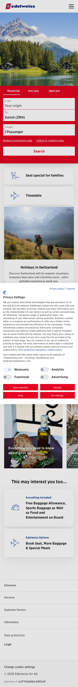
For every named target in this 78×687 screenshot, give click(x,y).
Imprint (71, 288)
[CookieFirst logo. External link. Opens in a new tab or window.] (4, 292)
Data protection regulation (32, 350)
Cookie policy (55, 350)
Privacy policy (57, 288)
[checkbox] (44, 369)
